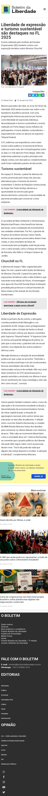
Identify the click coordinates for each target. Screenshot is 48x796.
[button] (29, 95)
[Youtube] (3, 787)
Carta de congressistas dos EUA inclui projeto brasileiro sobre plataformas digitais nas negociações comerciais (22, 599)
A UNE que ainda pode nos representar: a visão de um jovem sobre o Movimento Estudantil (23, 558)
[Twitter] (3, 792)
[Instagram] (3, 782)
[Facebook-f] (3, 776)
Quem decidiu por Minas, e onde (15, 520)
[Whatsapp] (3, 771)
